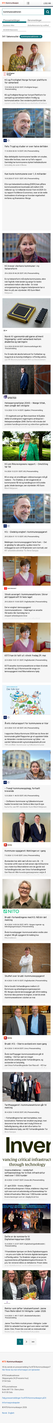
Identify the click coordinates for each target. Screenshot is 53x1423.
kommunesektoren (30, 36)
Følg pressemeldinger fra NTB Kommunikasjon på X (24, 1398)
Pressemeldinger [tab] (11, 20)
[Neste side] (26, 1342)
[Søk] (47, 12)
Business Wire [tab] (8, 25)
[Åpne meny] (28, 3)
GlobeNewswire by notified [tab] (38, 25)
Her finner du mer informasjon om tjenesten (21, 1370)
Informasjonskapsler (11, 1403)
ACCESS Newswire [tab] (10, 30)
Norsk (4, 1413)
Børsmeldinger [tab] (35, 20)
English (11, 1413)
